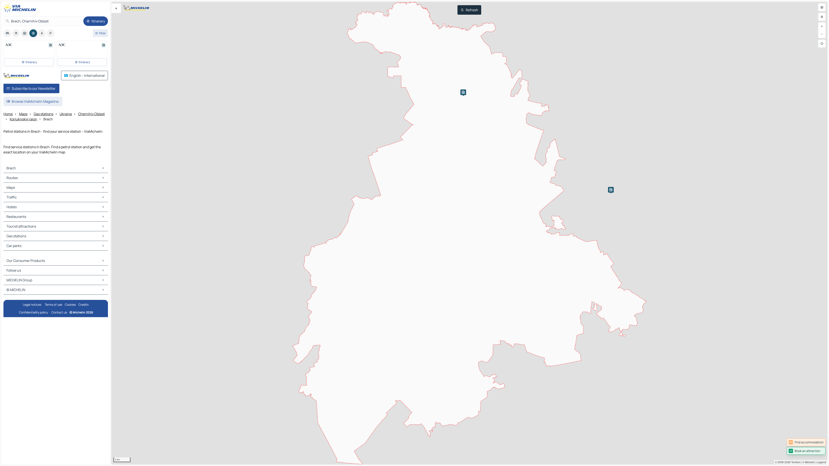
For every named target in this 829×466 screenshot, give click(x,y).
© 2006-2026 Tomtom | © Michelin (795, 462)
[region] (469, 233)
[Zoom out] (822, 34)
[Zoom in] (822, 26)
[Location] (822, 43)
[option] (7, 33)
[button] (463, 92)
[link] (806, 442)
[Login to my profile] (822, 7)
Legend (821, 462)
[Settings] (822, 17)
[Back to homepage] (20, 8)
